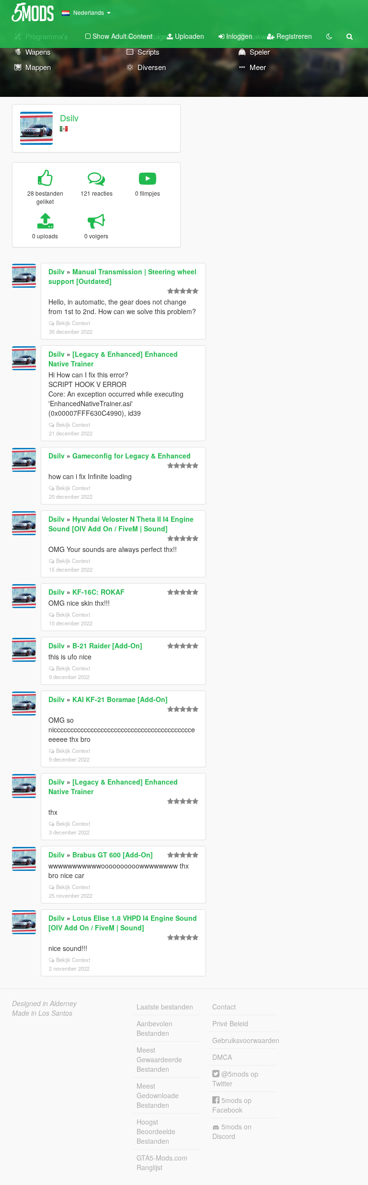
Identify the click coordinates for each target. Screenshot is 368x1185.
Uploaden (188, 36)
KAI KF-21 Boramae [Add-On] (120, 699)
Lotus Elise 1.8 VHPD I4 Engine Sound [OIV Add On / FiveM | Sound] (122, 922)
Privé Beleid (230, 1023)
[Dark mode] (329, 36)
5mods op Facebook (232, 1105)
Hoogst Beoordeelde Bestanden (156, 1131)
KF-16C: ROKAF (98, 592)
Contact (224, 1006)
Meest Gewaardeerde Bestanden (159, 1059)
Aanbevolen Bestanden (154, 1028)
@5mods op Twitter (235, 1078)
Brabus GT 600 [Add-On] (112, 854)
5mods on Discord (232, 1131)
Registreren (293, 36)
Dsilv (69, 117)
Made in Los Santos (42, 1013)
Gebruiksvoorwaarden (244, 1040)
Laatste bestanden (165, 1006)
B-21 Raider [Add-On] (107, 645)
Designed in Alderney (44, 1003)
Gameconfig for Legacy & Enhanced (131, 455)
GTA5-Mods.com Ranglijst (162, 1162)
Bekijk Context (73, 323)
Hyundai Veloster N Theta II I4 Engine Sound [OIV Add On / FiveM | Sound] (121, 523)
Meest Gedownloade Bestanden (158, 1095)
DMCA (222, 1057)
